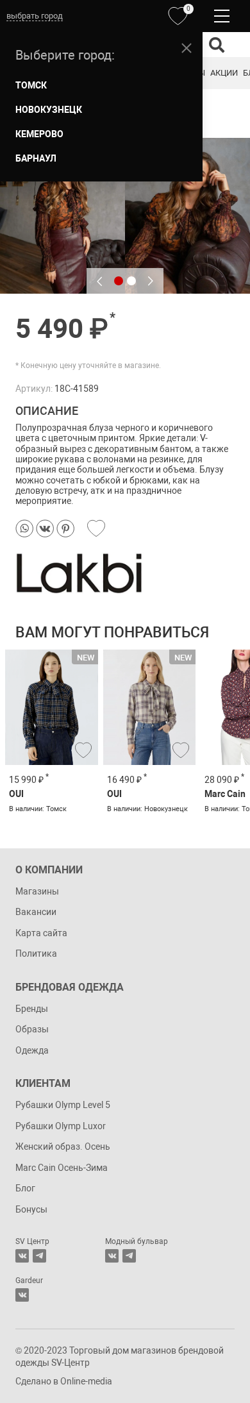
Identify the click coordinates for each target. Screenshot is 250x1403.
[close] (186, 48)
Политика (36, 953)
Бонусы (31, 1209)
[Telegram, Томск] (39, 1256)
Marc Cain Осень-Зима (61, 1168)
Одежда (32, 1050)
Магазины (37, 891)
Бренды (31, 1009)
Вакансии (35, 912)
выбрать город (34, 16)
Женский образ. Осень (62, 1146)
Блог (25, 1188)
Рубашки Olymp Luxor (60, 1126)
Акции (223, 73)
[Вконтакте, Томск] (22, 1256)
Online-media (86, 1381)
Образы (32, 1029)
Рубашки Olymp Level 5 (62, 1105)
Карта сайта (41, 933)
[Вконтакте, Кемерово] (22, 1295)
